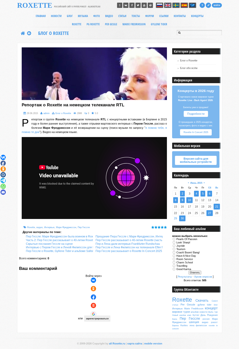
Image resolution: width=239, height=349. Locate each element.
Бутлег (196, 315)
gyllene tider (205, 304)
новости (203, 312)
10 (189, 200)
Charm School (184, 262)
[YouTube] (144, 5)
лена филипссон (198, 325)
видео (39, 227)
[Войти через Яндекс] (93, 305)
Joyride (180, 245)
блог (216, 305)
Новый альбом (179, 315)
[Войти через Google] (93, 314)
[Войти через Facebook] (93, 297)
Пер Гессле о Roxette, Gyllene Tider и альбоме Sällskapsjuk (64, 251)
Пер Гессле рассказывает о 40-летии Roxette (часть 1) (130, 240)
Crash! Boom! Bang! (188, 252)
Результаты (185, 276)
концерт (211, 308)
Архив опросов (203, 276)
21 (216, 206)
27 (209, 213)
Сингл (215, 301)
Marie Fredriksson (193, 308)
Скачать (201, 300)
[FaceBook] (132, 5)
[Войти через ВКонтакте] (93, 280)
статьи (175, 305)
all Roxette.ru (117, 343)
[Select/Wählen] (192, 5)
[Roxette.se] (150, 5)
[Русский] (159, 5)
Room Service (184, 259)
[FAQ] (202, 5)
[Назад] (29, 33)
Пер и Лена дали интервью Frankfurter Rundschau (128, 243)
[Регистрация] (208, 5)
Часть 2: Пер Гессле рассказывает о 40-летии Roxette (60, 240)
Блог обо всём (188, 68)
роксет (214, 322)
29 (175, 218)
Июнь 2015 (196, 183)
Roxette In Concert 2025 (196, 132)
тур (216, 312)
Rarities (184, 325)
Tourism (180, 249)
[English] (167, 5)
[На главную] (23, 33)
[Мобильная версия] (119, 5)
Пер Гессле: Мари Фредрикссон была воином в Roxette (62, 236)
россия (206, 319)
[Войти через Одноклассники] (93, 288)
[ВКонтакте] (125, 5)
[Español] (184, 5)
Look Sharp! (183, 242)
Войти (217, 5)
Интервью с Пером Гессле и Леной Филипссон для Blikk (62, 247)
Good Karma (183, 269)
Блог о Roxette (53, 33)
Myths (210, 312)
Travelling (181, 265)
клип (189, 315)
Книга (174, 319)
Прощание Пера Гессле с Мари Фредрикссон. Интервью (132, 236)
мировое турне (181, 311)
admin (46, 113)
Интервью (49, 227)
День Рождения (209, 315)
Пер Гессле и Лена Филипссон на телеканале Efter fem (131, 247)
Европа (175, 325)
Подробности (196, 113)
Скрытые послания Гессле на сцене (49, 243)
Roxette (31, 227)
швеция (194, 322)
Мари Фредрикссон (66, 227)
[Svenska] (176, 5)
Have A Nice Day (186, 255)
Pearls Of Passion (186, 239)
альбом (195, 312)
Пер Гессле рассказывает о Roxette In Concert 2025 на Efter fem (137, 251)
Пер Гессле (84, 227)
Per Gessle (188, 304)
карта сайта (134, 343)
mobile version (153, 343)
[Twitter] (138, 5)
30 (182, 218)
